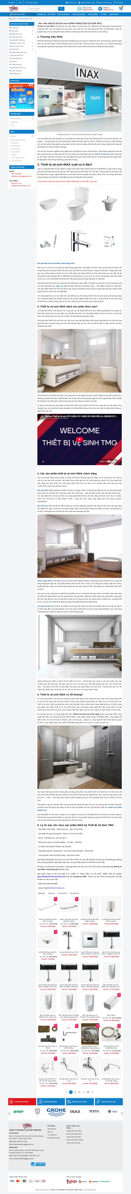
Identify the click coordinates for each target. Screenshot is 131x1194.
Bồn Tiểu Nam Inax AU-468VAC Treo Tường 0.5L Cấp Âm (48, 1016)
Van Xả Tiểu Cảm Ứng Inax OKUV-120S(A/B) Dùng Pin (90, 986)
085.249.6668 (16, 174)
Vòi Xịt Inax (13, 61)
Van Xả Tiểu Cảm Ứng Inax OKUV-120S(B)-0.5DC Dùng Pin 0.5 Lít (69, 986)
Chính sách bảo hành (74, 1137)
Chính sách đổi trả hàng (75, 1140)
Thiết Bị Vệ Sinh (63, 14)
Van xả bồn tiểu (16, 161)
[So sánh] (121, 907)
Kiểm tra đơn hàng (105, 2)
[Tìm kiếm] (61, 9)
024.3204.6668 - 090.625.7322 (28, 1155)
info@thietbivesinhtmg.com (20, 185)
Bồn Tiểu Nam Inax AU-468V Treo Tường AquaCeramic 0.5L (69, 1016)
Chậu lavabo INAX (44, 581)
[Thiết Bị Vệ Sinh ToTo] (94, 1111)
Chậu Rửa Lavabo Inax (17, 43)
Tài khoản (119, 2)
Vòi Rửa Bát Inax (15, 73)
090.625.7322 (16, 183)
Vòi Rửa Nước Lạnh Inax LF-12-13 (69, 1080)
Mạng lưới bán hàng (88, 2)
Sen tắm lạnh (15, 152)
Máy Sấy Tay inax (15, 70)
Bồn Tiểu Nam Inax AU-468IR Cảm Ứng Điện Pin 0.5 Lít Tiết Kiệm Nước (111, 986)
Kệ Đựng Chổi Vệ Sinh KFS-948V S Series (90, 920)
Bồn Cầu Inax (13, 31)
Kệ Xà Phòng (15, 146)
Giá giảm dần (74, 893)
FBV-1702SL (111, 1015)
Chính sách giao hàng (74, 1134)
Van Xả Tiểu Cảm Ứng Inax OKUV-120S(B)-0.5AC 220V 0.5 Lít (111, 953)
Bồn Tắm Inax (14, 28)
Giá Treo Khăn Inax (15, 58)
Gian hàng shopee (31, 2)
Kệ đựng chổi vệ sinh (18, 140)
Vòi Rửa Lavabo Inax (16, 46)
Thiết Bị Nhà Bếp (78, 14)
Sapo (94, 1190)
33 (88, 1092)
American (14, 122)
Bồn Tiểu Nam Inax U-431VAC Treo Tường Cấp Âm (90, 1016)
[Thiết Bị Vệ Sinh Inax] (75, 1111)
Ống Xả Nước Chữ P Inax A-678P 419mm (69, 1047)
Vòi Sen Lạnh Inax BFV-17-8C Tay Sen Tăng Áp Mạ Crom (48, 1080)
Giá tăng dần (62, 893)
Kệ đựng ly (15, 143)
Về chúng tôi (51, 1129)
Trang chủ (41, 14)
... (83, 1092)
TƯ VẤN (104, 14)
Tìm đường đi (52, 1135)
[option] (18, 1111)
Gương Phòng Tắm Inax (17, 67)
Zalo (20, 2)
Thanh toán (72, 2)
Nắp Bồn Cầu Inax (15, 34)
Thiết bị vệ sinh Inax (102, 154)
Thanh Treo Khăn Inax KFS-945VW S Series (69, 920)
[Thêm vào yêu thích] (43, 907)
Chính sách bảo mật (73, 1143)
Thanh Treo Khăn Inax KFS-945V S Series (47, 920)
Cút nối (13, 155)
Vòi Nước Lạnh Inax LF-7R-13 (90, 1080)
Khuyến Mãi (114, 14)
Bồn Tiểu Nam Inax (15, 37)
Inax (12, 125)
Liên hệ (49, 1132)
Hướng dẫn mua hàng (74, 1131)
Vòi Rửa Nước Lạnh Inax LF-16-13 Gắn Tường (111, 1080)
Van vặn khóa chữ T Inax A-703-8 (47, 1047)
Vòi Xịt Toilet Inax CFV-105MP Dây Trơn (111, 1047)
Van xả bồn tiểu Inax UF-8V (69, 952)
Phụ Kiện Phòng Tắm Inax (18, 52)
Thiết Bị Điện (93, 14)
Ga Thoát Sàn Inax (15, 64)
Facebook (11, 2)
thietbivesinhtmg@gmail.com (21, 176)
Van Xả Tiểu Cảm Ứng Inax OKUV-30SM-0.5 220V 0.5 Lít (90, 953)
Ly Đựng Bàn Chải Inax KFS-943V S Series (111, 920)
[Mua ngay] (38, 907)
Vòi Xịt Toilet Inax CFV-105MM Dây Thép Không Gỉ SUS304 (90, 1047)
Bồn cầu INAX (43, 490)
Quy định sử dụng (53, 1138)
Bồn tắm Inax (42, 506)
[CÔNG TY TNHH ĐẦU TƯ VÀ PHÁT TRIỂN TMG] (13, 8)
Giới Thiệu (51, 14)
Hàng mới (51, 893)
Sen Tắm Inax (14, 49)
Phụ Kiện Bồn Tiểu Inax (17, 40)
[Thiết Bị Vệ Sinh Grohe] (56, 1112)
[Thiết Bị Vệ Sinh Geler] (18, 1111)
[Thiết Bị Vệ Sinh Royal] (112, 1111)
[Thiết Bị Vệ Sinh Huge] (37, 1111)
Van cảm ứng (15, 149)
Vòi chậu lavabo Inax (45, 606)
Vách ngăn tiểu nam (18, 158)
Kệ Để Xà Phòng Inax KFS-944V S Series (48, 953)
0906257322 (108, 10)
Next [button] (121, 1113)
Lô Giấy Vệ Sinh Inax (16, 55)
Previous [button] (9, 1113)
